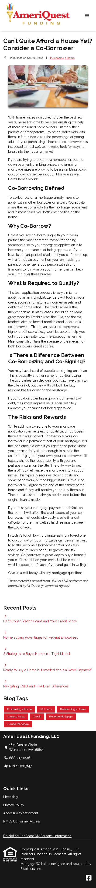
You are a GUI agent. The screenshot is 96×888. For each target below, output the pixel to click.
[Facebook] (89, 878)
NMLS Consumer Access (22, 821)
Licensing (10, 797)
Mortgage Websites (36, 864)
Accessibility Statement (20, 813)
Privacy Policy (13, 805)
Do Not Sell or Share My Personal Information (37, 836)
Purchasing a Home (62, 57)
